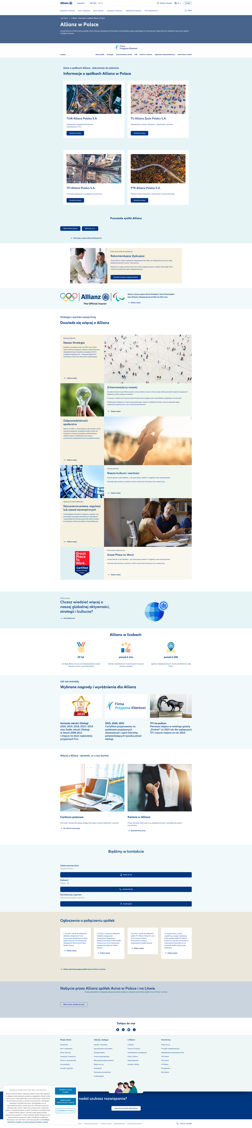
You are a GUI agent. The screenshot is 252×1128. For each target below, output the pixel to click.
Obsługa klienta (99, 1053)
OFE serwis (165, 1057)
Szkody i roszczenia (100, 1045)
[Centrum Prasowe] (92, 787)
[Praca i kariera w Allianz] (160, 787)
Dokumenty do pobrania (102, 1072)
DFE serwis (165, 1060)
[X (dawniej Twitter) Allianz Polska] (134, 1029)
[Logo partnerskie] (92, 299)
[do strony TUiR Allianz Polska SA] (94, 99)
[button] (188, 10)
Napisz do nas (99, 1064)
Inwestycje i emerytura (114, 11)
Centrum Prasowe (134, 1049)
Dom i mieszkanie (84, 11)
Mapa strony (165, 1045)
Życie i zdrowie (98, 11)
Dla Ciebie (93, 3)
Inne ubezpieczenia (151, 11)
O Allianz (131, 1045)
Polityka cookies (106, 1124)
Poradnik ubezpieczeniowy (170, 1049)
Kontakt (189, 1124)
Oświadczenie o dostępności (137, 1053)
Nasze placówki (133, 1060)
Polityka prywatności (91, 1124)
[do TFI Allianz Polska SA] (94, 168)
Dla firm (100, 3)
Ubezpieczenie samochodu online (172, 1053)
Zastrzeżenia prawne (134, 1124)
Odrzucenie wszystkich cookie (65, 1101)
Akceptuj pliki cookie (65, 1091)
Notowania (98, 1068)
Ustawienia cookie (65, 1111)
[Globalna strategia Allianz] (156, 610)
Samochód (64, 1045)
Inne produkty (65, 1064)
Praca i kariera (133, 1057)
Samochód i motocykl (67, 11)
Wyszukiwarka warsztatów (103, 1049)
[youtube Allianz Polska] (128, 1029)
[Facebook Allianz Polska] (117, 1029)
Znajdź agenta (99, 1076)
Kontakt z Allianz (133, 1064)
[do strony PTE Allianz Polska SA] (158, 168)
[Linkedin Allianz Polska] (123, 1029)
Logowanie (81, 3)
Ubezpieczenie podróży (133, 11)
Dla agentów (165, 1068)
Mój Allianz (165, 1072)
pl (178, 3)
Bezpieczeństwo (119, 1124)
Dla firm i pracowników (68, 1060)
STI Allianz (164, 1064)
